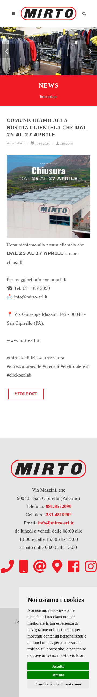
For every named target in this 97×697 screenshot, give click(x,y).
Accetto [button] (58, 666)
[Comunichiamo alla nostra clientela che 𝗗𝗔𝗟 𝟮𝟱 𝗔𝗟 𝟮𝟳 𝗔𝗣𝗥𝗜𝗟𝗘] (48, 196)
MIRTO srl (66, 143)
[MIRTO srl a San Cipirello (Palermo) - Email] (40, 566)
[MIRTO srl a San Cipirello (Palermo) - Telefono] (7, 566)
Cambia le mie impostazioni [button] (58, 684)
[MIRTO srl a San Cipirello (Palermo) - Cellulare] (23, 566)
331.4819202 (59, 514)
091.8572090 (58, 506)
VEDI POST (26, 394)
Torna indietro (48, 97)
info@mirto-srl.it (56, 523)
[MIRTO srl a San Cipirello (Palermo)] (48, 13)
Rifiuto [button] (58, 675)
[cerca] (84, 12)
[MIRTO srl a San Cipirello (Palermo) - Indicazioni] (57, 566)
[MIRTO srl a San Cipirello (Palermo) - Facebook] (73, 566)
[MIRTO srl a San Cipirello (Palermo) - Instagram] (91, 566)
